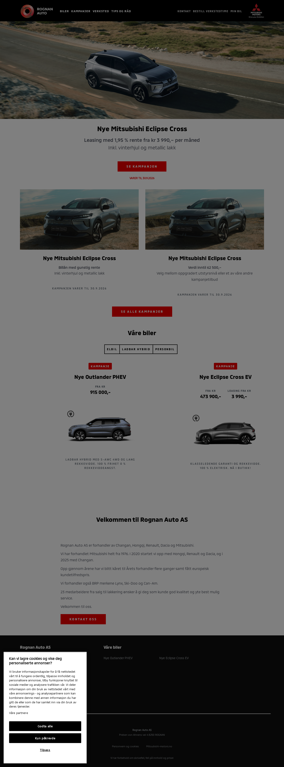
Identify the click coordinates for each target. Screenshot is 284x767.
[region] (45, 707)
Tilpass (45, 750)
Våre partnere (18, 713)
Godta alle (45, 726)
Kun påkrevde (45, 738)
